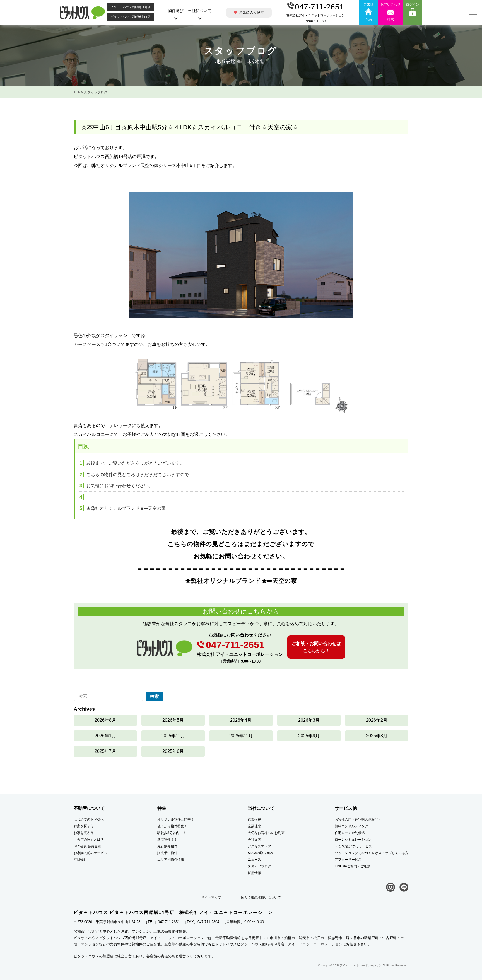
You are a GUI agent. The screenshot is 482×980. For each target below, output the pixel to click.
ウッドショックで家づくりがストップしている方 (371, 853)
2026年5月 (173, 720)
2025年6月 (173, 751)
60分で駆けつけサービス (353, 846)
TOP (77, 92)
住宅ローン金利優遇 (350, 833)
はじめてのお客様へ (89, 819)
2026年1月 (105, 735)
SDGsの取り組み (260, 853)
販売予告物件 (167, 853)
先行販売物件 (167, 846)
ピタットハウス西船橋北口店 (130, 16)
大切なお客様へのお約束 (266, 833)
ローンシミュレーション (353, 839)
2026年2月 (376, 720)
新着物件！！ (167, 839)
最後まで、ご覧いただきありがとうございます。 (131, 463)
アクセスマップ (259, 846)
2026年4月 (241, 720)
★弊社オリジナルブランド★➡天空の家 (122, 508)
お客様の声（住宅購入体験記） (358, 819)
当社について (199, 10)
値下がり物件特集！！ (174, 826)
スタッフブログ (259, 866)
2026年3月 (309, 720)
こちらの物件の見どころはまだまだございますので (134, 474)
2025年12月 (173, 735)
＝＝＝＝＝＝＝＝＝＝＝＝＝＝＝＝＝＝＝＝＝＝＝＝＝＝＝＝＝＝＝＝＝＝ (158, 497)
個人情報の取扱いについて (261, 897)
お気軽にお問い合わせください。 (116, 485)
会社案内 (254, 839)
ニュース (254, 860)
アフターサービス (348, 860)
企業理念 (254, 826)
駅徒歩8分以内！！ (171, 833)
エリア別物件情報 (170, 860)
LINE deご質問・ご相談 (352, 866)
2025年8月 (376, 735)
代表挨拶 (254, 819)
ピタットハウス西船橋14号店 (130, 7)
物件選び (176, 10)
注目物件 (80, 860)
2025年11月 (241, 735)
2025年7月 (105, 751)
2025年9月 (309, 735)
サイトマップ (211, 897)
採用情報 (254, 873)
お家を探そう (84, 826)
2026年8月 (105, 720)
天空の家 (284, 580)
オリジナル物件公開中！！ (177, 819)
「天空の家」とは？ (89, 839)
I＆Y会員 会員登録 (87, 846)
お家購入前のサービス (90, 853)
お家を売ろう (84, 833)
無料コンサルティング (351, 826)
